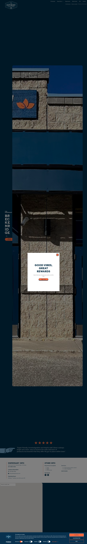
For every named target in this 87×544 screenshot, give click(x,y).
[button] (57, 255)
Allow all (76, 534)
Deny (77, 541)
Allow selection (76, 538)
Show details (54, 541)
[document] (43, 272)
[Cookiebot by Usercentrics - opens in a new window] (8, 542)
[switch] (31, 541)
